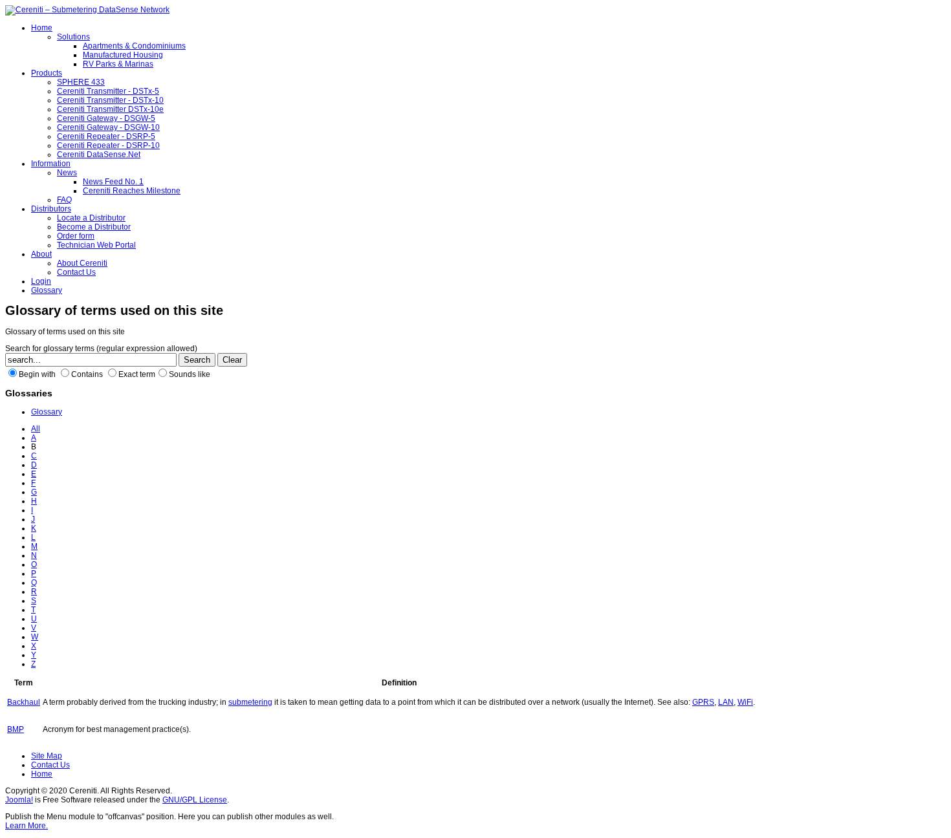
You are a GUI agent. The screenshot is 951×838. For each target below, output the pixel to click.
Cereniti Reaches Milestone (131, 190)
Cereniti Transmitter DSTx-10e (110, 109)
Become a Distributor (94, 226)
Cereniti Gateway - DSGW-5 (106, 118)
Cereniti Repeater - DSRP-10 (108, 145)
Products (46, 73)
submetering (250, 702)
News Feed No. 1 (113, 181)
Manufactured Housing (123, 54)
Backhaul (23, 702)
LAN (726, 702)
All (35, 428)
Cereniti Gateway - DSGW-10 (108, 127)
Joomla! (19, 799)
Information (51, 163)
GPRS (703, 702)
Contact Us (76, 272)
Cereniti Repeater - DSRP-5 (106, 136)
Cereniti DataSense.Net (98, 154)
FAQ (64, 199)
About (41, 254)
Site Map (46, 755)
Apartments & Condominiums (134, 45)
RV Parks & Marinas (118, 64)
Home (41, 27)
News (67, 172)
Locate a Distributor (91, 217)
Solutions (73, 36)
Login (41, 281)
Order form (75, 236)
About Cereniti (82, 263)
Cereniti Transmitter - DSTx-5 (108, 91)
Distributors (51, 208)
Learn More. (26, 825)
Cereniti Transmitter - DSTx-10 (110, 100)
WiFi (745, 702)
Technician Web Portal (96, 245)
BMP (15, 729)
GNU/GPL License (194, 799)
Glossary (46, 290)
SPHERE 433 (81, 82)
